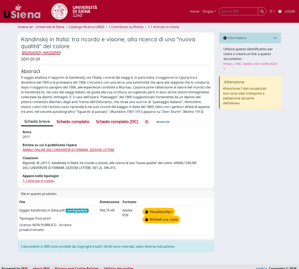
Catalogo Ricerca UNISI (86, 27)
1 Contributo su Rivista (126, 27)
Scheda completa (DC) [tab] (117, 121)
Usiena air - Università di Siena (41, 27)
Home (194, 11)
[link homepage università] (74, 11)
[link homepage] (23, 11)
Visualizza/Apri (160, 211)
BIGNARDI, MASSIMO (41, 52)
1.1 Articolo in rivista (163, 27)
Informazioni (236, 38)
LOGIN (290, 11)
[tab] (147, 121)
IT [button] (271, 11)
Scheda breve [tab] (37, 121)
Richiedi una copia (163, 219)
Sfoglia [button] (208, 11)
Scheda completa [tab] (73, 121)
